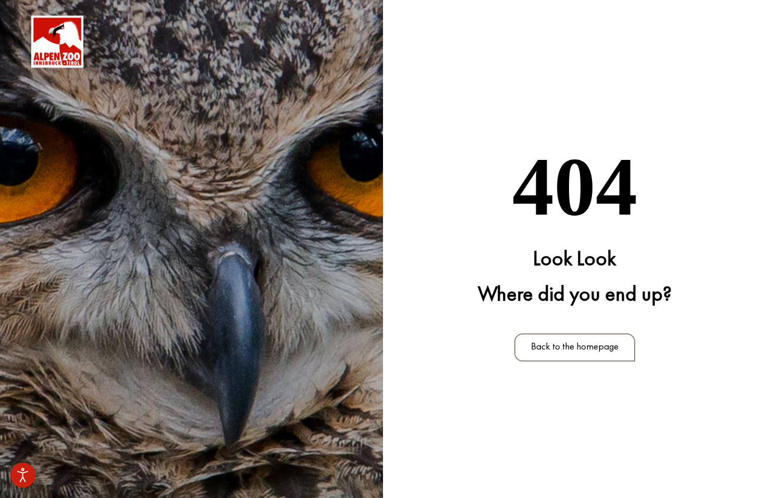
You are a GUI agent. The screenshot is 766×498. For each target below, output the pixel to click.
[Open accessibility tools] (22, 475)
